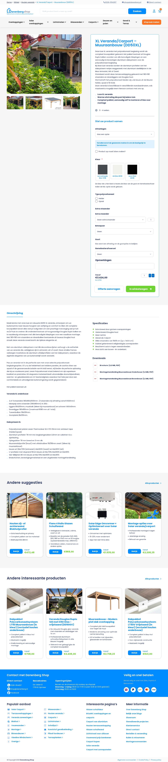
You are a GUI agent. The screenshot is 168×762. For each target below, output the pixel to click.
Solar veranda (92, 745)
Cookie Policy (144, 760)
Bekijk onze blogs (134, 713)
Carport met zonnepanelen (98, 749)
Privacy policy (156, 760)
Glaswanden (76, 22)
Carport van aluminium (97, 721)
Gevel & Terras (126, 22)
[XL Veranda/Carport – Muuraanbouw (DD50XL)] (57, 64)
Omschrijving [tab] (15, 313)
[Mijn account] (154, 11)
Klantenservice (133, 725)
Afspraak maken (151, 22)
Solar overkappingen (36, 22)
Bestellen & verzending (136, 733)
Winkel (16, 2)
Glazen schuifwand (95, 729)
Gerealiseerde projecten (137, 721)
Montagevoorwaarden (136, 741)
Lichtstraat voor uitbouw (97, 733)
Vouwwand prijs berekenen (98, 737)
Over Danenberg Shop (136, 709)
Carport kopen (93, 741)
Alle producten (152, 483)
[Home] (20, 11)
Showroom (131, 717)
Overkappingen (16, 22)
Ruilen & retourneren (135, 737)
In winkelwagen (138, 289)
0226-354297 (16, 685)
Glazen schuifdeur (94, 709)
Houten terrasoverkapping (98, 725)
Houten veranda (27, 2)
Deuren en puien (107, 22)
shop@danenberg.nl (19, 689)
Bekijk (16, 551)
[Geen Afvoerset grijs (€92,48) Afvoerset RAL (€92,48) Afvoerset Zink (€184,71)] (124, 254)
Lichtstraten (58, 22)
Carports (92, 22)
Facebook (15, 693)
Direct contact (132, 729)
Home (9, 2)
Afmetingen (100, 129)
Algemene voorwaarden (127, 760)
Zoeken (137, 11)
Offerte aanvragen (109, 289)
